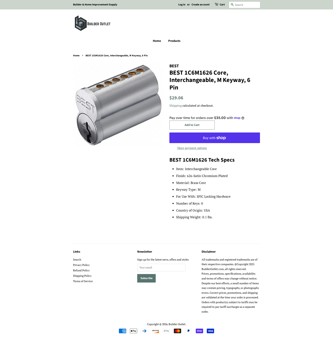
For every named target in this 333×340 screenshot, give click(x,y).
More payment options (192, 148)
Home (157, 41)
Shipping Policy (82, 276)
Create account (200, 5)
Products (174, 41)
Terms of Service (83, 281)
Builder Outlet (177, 324)
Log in (181, 5)
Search (77, 259)
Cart (222, 5)
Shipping (175, 105)
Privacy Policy (81, 265)
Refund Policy (81, 270)
